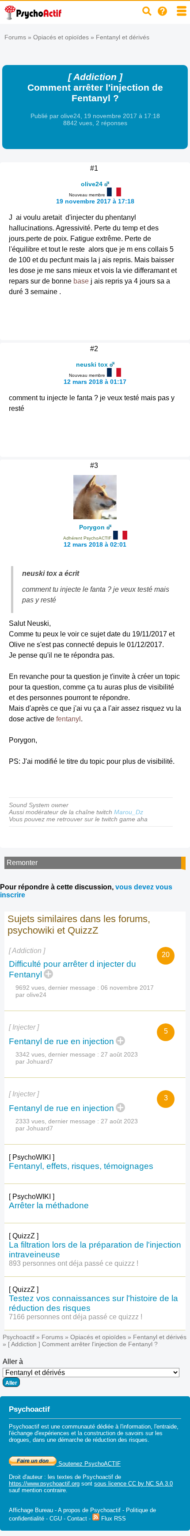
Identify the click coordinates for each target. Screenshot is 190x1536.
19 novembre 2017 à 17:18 (95, 201)
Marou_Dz (128, 812)
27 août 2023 (119, 1054)
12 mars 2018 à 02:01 (95, 544)
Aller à (13, 1361)
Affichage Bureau (31, 1510)
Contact (77, 1518)
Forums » (18, 37)
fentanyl (68, 719)
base (81, 281)
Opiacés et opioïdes (61, 37)
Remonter (22, 862)
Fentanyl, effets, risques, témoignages (81, 1166)
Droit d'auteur (25, 1477)
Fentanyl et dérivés (122, 37)
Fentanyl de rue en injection (61, 1041)
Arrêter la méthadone (49, 1205)
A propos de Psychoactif (89, 1510)
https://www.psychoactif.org (44, 1483)
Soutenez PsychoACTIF (89, 1463)
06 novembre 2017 (127, 987)
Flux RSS (112, 1518)
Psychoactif (18, 1337)
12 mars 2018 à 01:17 (95, 381)
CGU (55, 1518)
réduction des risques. (121, 1439)
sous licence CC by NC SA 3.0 (133, 1483)
